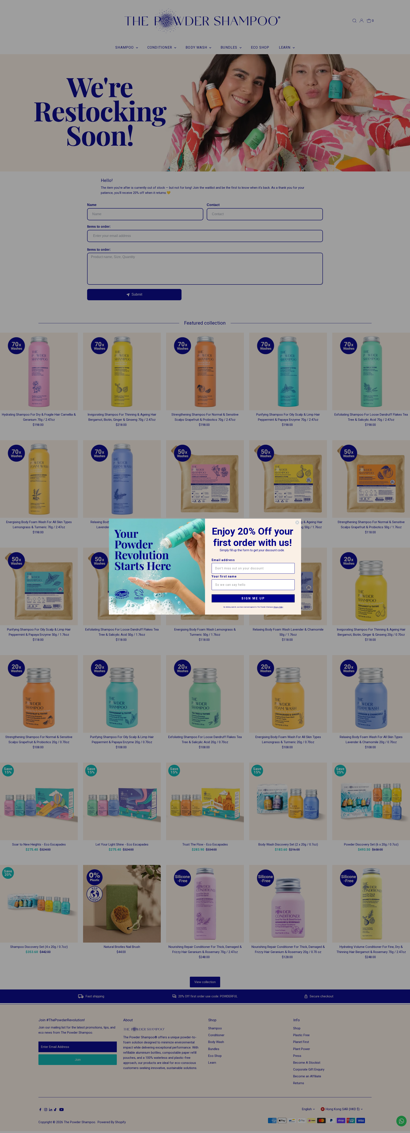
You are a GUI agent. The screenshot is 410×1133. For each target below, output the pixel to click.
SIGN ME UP (253, 598)
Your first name (224, 576)
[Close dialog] (297, 522)
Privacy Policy (278, 607)
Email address (223, 560)
